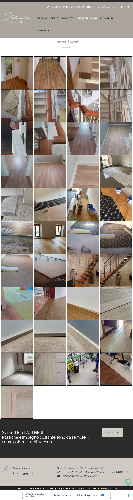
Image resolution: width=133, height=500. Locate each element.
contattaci (112, 432)
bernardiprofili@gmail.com (102, 7)
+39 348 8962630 (76, 7)
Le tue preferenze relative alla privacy (75, 495)
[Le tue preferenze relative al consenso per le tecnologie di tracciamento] (128, 495)
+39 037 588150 (57, 7)
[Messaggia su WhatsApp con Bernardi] (128, 482)
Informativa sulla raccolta (34, 495)
